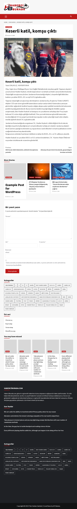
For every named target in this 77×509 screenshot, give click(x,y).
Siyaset (7, 305)
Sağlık (66, 301)
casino (59, 285)
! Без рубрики (9, 285)
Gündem (31, 177)
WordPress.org (10, 331)
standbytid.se (31, 305)
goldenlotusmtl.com (11, 293)
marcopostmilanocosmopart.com (49, 297)
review (38, 301)
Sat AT (60, 301)
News (69, 297)
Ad (6, 242)
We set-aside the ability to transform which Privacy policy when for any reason (30, 412)
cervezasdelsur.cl (19, 289)
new (64, 297)
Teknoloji (40, 305)
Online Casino (9, 301)
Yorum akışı (9, 327)
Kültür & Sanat (55, 293)
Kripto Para (45, 293)
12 (22, 285)
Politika (18, 301)
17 (26, 285)
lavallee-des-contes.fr (12, 297)
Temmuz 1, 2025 (10, 196)
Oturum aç (8, 320)
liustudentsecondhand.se (29, 297)
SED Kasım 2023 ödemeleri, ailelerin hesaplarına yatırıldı (21, 150)
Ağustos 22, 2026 (10, 368)
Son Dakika (8, 27)
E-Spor (35, 289)
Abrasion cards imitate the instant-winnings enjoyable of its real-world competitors (24, 362)
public (31, 301)
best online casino (41, 285)
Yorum (8, 216)
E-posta (42, 242)
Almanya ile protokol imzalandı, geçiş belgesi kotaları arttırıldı (56, 150)
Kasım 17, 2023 (11, 35)
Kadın (37, 293)
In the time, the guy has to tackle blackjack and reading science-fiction (27, 426)
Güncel (23, 293)
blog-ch (52, 285)
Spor (22, 305)
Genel (64, 289)
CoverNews (47, 506)
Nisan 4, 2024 (33, 191)
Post (25, 301)
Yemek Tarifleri (9, 308)
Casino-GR (67, 285)
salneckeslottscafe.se (49, 301)
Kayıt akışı (8, 324)
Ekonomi (42, 289)
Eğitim (49, 289)
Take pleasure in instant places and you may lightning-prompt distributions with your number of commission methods (35, 421)
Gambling (57, 289)
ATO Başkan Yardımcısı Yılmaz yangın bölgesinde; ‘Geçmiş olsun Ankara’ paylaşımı (38, 185)
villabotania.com (51, 305)
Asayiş (31, 285)
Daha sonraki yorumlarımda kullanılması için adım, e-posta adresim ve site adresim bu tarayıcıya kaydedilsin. (35, 264)
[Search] (71, 16)
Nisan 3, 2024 (56, 191)
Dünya (29, 289)
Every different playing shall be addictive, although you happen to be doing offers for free (67, 362)
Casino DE (8, 289)
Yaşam (61, 305)
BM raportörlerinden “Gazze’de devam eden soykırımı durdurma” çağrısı (60, 185)
